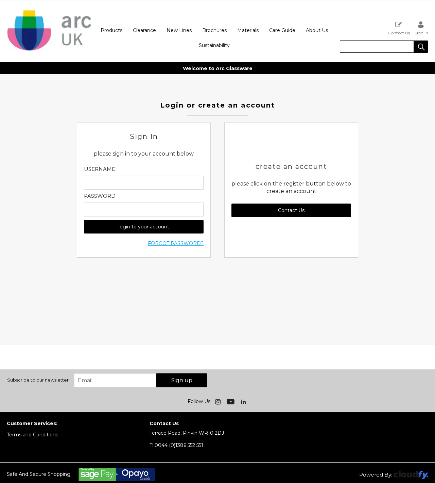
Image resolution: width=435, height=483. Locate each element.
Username (99, 169)
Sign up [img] (181, 380)
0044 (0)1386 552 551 (176, 445)
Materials (248, 30)
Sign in (421, 32)
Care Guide (282, 30)
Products (111, 30)
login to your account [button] (144, 227)
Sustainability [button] (214, 45)
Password (100, 196)
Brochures (214, 30)
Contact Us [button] (291, 210)
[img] (218, 401)
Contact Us (399, 32)
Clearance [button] (144, 30)
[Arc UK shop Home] (49, 50)
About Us (317, 30)
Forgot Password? (176, 243)
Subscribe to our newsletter (38, 380)
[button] (421, 47)
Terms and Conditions (32, 435)
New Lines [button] (179, 30)
